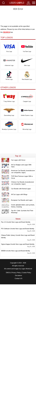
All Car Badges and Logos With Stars (21, 166)
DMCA (8, 272)
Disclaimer (18, 275)
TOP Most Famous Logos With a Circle (22, 177)
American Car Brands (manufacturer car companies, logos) (23, 171)
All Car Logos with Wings (19, 194)
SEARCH (6, 32)
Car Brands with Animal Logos (21, 188)
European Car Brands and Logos (21, 200)
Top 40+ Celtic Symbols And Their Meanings (22, 211)
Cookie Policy (26, 272)
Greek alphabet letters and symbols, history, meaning (23, 206)
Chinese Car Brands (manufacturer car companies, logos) (22, 183)
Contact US (18, 278)
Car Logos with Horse (18, 160)
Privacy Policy (16, 272)
